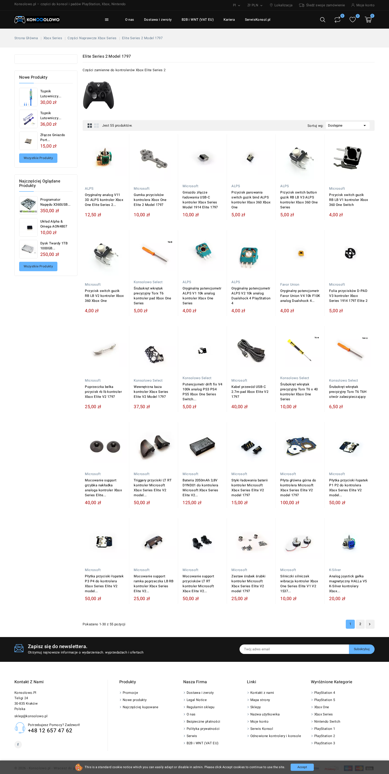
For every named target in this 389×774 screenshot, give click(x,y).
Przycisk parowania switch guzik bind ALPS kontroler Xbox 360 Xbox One (251, 200)
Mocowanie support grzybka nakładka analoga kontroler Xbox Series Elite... (103, 488)
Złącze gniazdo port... (52, 137)
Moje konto (259, 721)
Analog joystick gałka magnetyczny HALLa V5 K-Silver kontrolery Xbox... (348, 584)
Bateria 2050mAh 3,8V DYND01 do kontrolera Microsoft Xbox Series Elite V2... (200, 488)
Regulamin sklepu (201, 707)
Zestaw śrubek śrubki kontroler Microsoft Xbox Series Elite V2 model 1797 (248, 584)
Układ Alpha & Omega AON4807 (53, 224)
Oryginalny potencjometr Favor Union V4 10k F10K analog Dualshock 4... (300, 295)
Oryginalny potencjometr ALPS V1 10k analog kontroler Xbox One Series (202, 296)
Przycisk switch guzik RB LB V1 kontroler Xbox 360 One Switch (348, 199)
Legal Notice (197, 699)
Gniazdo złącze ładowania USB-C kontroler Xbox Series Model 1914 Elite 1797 (200, 200)
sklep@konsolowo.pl (30, 716)
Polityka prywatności (203, 728)
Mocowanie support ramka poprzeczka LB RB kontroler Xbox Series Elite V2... (153, 584)
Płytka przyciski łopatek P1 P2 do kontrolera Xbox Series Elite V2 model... (348, 488)
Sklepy (255, 707)
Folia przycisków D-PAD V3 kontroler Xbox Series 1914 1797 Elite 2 (348, 295)
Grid (90, 125)
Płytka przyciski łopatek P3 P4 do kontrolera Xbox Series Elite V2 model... (104, 584)
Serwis (192, 735)
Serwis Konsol (261, 728)
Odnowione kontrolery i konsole (275, 735)
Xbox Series (323, 714)
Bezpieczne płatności (203, 721)
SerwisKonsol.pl (258, 19)
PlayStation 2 (324, 735)
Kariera (229, 19)
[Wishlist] (353, 20)
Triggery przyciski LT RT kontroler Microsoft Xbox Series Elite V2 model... (153, 488)
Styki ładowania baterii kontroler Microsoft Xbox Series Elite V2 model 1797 (249, 488)
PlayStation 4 (324, 692)
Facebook (18, 744)
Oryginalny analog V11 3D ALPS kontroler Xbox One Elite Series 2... (104, 199)
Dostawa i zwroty (158, 19)
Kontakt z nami (29, 682)
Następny (369, 624)
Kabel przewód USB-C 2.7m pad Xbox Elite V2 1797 (249, 391)
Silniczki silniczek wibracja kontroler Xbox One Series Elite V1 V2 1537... (299, 584)
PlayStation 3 (324, 743)
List (96, 125)
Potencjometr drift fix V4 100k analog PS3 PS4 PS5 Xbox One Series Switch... (202, 392)
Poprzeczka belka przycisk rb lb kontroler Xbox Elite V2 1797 (103, 391)
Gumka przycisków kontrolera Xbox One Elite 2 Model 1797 (150, 199)
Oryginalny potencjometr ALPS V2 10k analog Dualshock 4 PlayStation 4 (250, 296)
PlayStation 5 (324, 699)
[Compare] (337, 19)
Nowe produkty (135, 699)
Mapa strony (260, 699)
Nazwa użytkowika (265, 714)
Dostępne (347, 125)
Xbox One (321, 707)
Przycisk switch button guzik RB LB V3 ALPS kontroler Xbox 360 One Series (299, 200)
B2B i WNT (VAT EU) (198, 19)
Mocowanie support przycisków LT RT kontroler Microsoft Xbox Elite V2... (198, 584)
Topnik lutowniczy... (50, 94)
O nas (129, 19)
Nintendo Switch (327, 721)
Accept (302, 767)
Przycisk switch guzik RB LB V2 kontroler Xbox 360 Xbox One (104, 295)
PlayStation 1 (324, 728)
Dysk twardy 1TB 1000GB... (54, 246)
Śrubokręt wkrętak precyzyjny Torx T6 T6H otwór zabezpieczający (347, 391)
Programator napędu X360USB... (55, 202)
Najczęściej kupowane (140, 707)
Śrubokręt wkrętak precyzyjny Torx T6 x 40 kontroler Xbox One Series (299, 392)
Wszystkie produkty (38, 158)
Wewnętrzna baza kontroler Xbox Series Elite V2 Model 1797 (151, 391)
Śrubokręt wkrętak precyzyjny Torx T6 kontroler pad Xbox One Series (152, 296)
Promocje (130, 692)
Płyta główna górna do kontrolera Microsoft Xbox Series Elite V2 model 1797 (298, 488)
